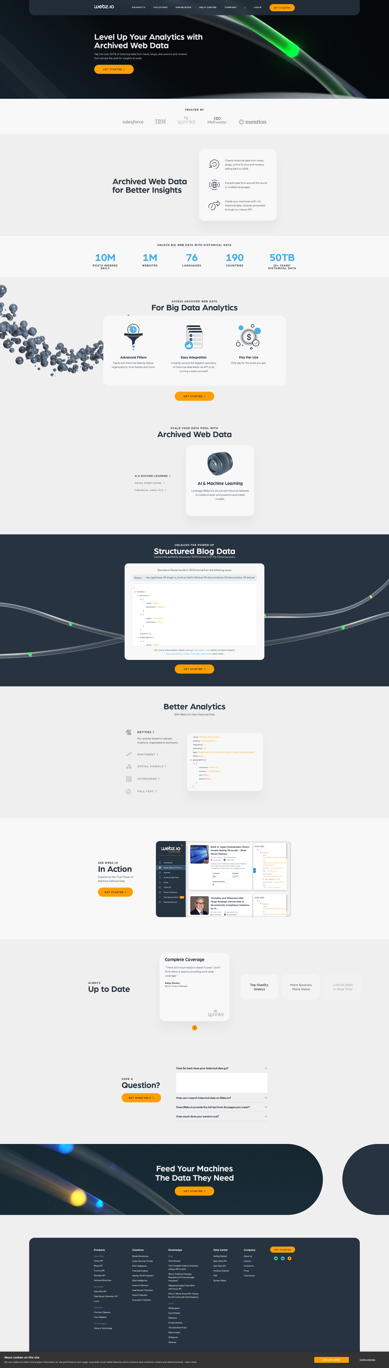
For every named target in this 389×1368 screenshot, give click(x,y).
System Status (219, 1280)
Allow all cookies (331, 1359)
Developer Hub (202, 650)
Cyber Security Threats (142, 1261)
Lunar (96, 1301)
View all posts (174, 1260)
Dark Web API (100, 1291)
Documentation (174, 653)
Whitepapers (174, 1308)
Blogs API (98, 1265)
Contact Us (249, 1265)
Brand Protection (139, 1295)
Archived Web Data (102, 1280)
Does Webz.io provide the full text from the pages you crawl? (213, 1107)
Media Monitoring (140, 1256)
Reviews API (99, 1275)
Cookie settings (367, 1359)
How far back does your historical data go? (202, 1068)
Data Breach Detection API (106, 1296)
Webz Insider (174, 1332)
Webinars (172, 1317)
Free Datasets (100, 1317)
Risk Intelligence (139, 1265)
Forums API (99, 1270)
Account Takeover (140, 1285)
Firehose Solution (221, 1270)
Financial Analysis (140, 1270)
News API (98, 1260)
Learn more (191, 1362)
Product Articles (175, 1322)
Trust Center (249, 1275)
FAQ (215, 1275)
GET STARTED (282, 7)
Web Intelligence (139, 1280)
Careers (247, 1261)
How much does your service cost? (197, 1116)
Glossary (172, 1342)
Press (246, 1270)
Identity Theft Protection (143, 1275)
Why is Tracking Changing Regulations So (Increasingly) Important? (181, 1277)
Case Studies (174, 1313)
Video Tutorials (192, 653)
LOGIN (257, 7)
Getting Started (220, 1256)
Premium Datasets (102, 1312)
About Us (248, 1256)
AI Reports (173, 1337)
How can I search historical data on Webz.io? (203, 1097)
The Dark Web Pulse (177, 1327)
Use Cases (206, 653)
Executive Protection (141, 1300)
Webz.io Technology (103, 1328)
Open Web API (220, 1261)
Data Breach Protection (142, 1290)
